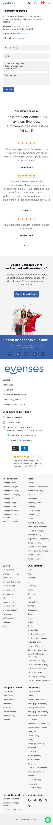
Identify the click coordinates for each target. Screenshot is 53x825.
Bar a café (32, 748)
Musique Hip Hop (10, 594)
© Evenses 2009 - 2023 (14, 404)
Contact (6, 380)
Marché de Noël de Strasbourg (36, 655)
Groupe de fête (9, 712)
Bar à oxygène (34, 764)
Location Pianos (34, 780)
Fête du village (34, 511)
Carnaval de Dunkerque (37, 650)
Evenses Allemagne (11, 495)
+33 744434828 (28, 435)
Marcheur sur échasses (38, 700)
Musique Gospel (10, 610)
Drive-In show (9, 692)
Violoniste (7, 708)
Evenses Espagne (10, 521)
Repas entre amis (35, 491)
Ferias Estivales (34, 642)
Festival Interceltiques (37, 638)
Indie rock (7, 622)
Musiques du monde (12, 687)
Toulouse (31, 586)
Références (8, 385)
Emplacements (35, 566)
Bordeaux (32, 594)
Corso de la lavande (36, 677)
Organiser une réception (38, 539)
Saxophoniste (8, 716)
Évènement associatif (37, 547)
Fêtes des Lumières (36, 661)
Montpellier (32, 602)
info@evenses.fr (20, 38)
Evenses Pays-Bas (10, 491)
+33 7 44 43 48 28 (25, 33)
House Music (8, 602)
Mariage (31, 483)
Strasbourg (32, 610)
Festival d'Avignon (35, 646)
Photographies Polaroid (37, 712)
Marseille (31, 578)
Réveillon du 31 (34, 535)
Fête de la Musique (36, 531)
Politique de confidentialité (14, 394)
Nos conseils (34, 687)
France (30, 570)
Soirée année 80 (35, 555)
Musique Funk (9, 606)
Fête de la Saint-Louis (37, 669)
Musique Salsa (9, 586)
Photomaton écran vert (37, 716)
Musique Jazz (8, 590)
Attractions (32, 784)
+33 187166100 (25, 427)
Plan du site (8, 389)
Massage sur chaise (36, 708)
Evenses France (9, 483)
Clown (30, 696)
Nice (29, 618)
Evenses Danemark (11, 511)
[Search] (36, 3)
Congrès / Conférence (37, 503)
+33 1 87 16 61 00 (22, 26)
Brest (30, 626)
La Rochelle (32, 630)
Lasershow (32, 720)
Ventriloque (8, 704)
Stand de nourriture (36, 772)
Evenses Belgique (10, 487)
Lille (29, 598)
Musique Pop (8, 570)
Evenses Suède (9, 507)
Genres (6, 566)
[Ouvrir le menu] (49, 3)
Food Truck (32, 752)
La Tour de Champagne (37, 768)
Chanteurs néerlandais (12, 809)
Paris (30, 574)
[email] (10, 354)
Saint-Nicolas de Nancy (37, 665)
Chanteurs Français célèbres (11, 804)
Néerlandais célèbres (13, 795)
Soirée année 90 (35, 559)
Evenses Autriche (10, 499)
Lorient (31, 622)
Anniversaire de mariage (38, 551)
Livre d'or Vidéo (34, 788)
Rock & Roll (7, 578)
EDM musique (8, 618)
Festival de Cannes (36, 634)
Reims (30, 614)
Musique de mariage (11, 582)
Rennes (31, 606)
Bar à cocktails (34, 760)
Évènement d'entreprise (38, 487)
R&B (4, 598)
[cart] (43, 3)
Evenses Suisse (9, 503)
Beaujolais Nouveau (36, 523)
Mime (30, 740)
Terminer (8, 89)
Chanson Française (11, 574)
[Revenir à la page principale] (9, 3)
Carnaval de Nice (35, 673)
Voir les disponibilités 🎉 (26, 294)
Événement (32, 515)
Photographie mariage (37, 704)
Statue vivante (34, 692)
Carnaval (31, 495)
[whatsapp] (18, 354)
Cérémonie (32, 499)
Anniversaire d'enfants (37, 527)
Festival (31, 519)
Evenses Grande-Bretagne (10, 516)
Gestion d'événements (37, 728)
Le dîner (31, 507)
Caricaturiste (33, 736)
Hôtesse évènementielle (38, 724)
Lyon (30, 582)
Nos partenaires (10, 478)
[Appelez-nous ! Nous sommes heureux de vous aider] (29, 3)
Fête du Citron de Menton (39, 681)
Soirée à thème (9, 700)
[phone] (26, 354)
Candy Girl (32, 732)
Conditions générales (12, 399)
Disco (5, 626)
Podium (31, 776)
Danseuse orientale (36, 744)
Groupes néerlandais (11, 799)
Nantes (31, 590)
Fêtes (30, 478)
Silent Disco (8, 696)
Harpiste (6, 720)
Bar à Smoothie (34, 756)
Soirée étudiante (35, 543)
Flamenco (7, 614)
